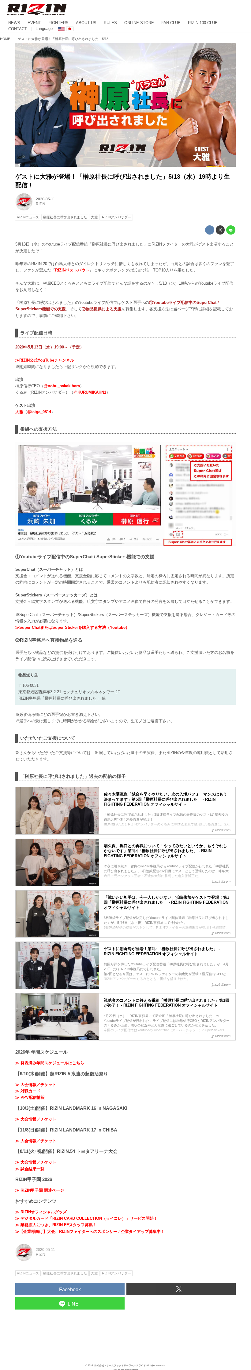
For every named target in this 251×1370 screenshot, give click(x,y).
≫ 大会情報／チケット (35, 1084)
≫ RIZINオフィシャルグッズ (41, 1212)
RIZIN (40, 204)
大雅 (19, 412)
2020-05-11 (45, 199)
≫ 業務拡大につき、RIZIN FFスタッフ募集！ (56, 1224)
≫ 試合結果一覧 (29, 1169)
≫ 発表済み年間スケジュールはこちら (49, 1063)
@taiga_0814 (39, 412)
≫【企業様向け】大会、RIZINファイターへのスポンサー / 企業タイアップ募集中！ (90, 1231)
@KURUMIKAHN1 (89, 392)
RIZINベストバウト (72, 270)
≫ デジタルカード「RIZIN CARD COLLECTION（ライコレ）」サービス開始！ (86, 1218)
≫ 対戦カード (27, 1091)
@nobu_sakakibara (62, 386)
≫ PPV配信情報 (30, 1097)
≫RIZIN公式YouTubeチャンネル (44, 360)
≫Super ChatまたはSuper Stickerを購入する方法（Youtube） (72, 627)
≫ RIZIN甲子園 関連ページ (39, 1190)
